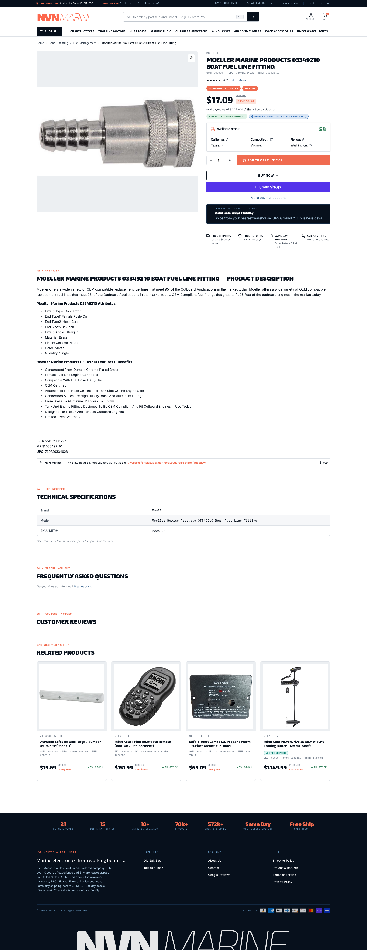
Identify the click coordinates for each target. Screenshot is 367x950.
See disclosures (265, 109)
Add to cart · (265, 160)
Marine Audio (161, 31)
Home (40, 43)
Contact (213, 868)
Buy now (266, 175)
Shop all (51, 31)
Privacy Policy (282, 882)
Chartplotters (82, 31)
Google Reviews (219, 875)
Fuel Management (84, 43)
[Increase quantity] (229, 160)
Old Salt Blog (153, 860)
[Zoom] (191, 58)
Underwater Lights (312, 31)
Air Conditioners (247, 31)
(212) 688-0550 (226, 3)
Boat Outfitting (58, 43)
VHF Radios (138, 31)
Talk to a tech (319, 3)
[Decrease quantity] (211, 160)
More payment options (268, 197)
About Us (214, 860)
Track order (290, 3)
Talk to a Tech (153, 868)
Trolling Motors (112, 31)
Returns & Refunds (285, 868)
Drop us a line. (83, 586)
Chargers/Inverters (191, 31)
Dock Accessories (279, 31)
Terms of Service (284, 875)
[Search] (253, 16)
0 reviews (239, 80)
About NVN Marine (259, 3)
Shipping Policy (283, 860)
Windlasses (221, 31)
